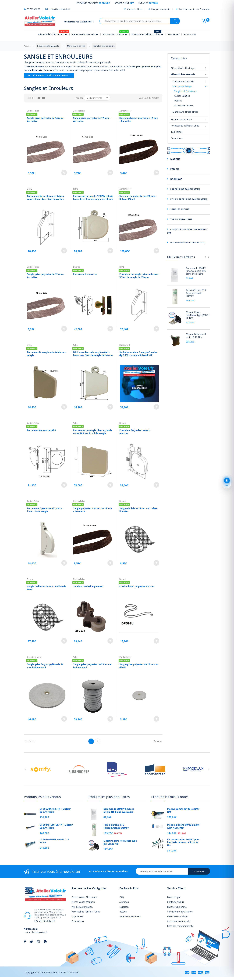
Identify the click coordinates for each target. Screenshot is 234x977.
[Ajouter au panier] (64, 172)
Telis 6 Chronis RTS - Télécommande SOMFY (196, 293)
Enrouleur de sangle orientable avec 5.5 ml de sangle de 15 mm (139, 276)
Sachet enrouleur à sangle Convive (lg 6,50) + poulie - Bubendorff (138, 354)
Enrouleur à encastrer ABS (41, 430)
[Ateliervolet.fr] (40, 20)
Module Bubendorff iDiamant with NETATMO (183, 826)
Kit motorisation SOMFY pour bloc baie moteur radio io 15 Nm (183, 842)
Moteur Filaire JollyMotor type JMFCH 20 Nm (197, 315)
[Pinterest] (45, 941)
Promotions (177, 138)
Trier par (78, 98)
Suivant (158, 741)
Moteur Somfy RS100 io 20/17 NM (183, 810)
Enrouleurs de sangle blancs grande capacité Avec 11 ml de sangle (92, 432)
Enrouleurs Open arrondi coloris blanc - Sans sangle (44, 510)
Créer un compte (187, 9)
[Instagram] (38, 941)
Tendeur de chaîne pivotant (88, 586)
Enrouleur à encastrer (85, 274)
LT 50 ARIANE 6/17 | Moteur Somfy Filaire (55, 810)
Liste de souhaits (57, 732)
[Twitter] (31, 941)
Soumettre (198, 871)
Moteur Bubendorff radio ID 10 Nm (196, 336)
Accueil (27, 46)
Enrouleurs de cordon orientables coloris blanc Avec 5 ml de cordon (45, 198)
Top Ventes (177, 131)
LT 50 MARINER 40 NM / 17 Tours (54, 841)
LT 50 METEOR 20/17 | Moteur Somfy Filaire (56, 826)
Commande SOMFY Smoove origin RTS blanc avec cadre (196, 271)
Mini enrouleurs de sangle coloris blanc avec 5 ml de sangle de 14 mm (93, 354)
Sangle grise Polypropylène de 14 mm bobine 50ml (45, 666)
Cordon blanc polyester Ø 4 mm (136, 586)
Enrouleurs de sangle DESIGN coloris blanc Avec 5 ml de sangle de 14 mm (93, 198)
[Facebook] (25, 941)
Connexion (205, 9)
